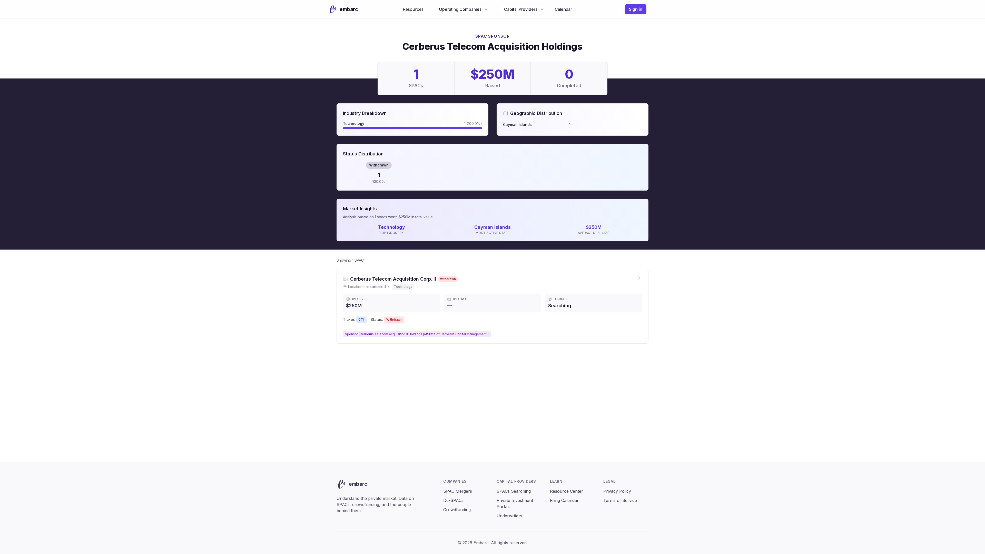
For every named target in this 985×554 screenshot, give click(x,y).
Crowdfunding (457, 509)
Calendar (563, 9)
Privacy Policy (617, 491)
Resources (413, 9)
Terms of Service (620, 500)
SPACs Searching (514, 491)
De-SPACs (453, 500)
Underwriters (509, 515)
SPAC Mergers (457, 491)
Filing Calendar (564, 500)
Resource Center (566, 491)
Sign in (635, 9)
